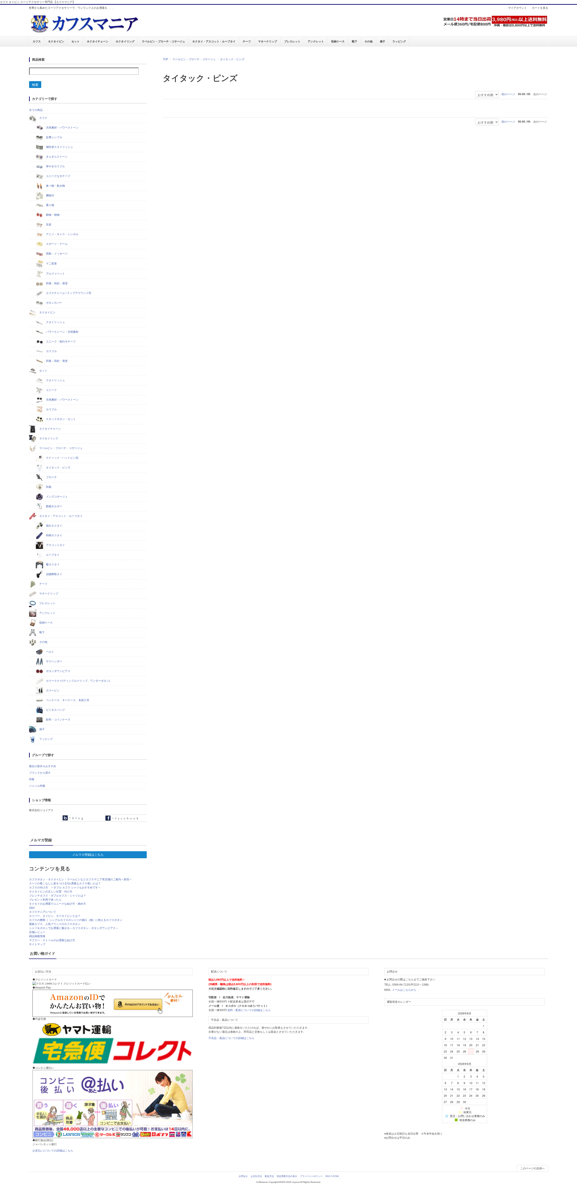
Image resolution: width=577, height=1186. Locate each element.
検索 (35, 84)
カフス (37, 41)
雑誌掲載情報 (37, 936)
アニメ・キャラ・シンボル (61, 234)
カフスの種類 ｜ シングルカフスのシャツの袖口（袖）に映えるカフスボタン (75, 920)
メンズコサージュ (56, 496)
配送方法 (269, 1176)
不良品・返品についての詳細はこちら (231, 1038)
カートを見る (540, 7)
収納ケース (338, 41)
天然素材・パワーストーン (61, 127)
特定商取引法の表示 (287, 1176)
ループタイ (52, 554)
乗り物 (49, 205)
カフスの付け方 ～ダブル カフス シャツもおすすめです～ (65, 887)
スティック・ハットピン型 (61, 457)
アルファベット (55, 273)
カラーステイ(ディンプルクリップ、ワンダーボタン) (77, 680)
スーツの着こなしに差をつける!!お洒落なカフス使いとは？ (65, 883)
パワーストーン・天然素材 (61, 331)
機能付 (49, 195)
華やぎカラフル (55, 166)
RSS (327, 1176)
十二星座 (51, 263)
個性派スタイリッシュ (59, 147)
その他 (368, 41)
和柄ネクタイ (53, 535)
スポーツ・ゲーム (56, 243)
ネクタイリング (125, 41)
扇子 (382, 41)
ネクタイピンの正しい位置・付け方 (50, 891)
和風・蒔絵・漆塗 (56, 283)
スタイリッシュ (55, 322)
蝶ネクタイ (52, 564)
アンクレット (316, 41)
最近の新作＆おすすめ (42, 766)
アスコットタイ (55, 545)
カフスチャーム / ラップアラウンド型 (68, 293)
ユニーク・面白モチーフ (60, 341)
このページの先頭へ (532, 1168)
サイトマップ (37, 944)
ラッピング (399, 41)
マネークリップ (267, 41)
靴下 (354, 41)
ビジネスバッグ (55, 709)
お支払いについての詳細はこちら (52, 1150)
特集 (31, 779)
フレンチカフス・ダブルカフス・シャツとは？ (57, 895)
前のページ (508, 94)
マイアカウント (517, 7)
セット (75, 41)
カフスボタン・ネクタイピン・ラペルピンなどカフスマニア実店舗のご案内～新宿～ (80, 879)
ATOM (335, 1176)
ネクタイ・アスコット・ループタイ (214, 41)
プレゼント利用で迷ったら (45, 899)
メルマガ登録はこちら (88, 854)
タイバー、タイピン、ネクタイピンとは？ (54, 916)
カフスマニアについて (42, 911)
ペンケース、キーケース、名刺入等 (67, 700)
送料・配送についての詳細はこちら (249, 1010)
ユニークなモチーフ (57, 176)
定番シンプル (53, 137)
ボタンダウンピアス (57, 671)
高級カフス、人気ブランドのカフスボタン (54, 924)
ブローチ (51, 477)
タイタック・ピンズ (232, 59)
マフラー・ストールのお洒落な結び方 (52, 940)
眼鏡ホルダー (53, 506)
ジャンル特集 (37, 785)
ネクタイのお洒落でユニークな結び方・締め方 (57, 903)
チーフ (247, 41)
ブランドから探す (40, 772)
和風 (48, 487)
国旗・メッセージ (56, 253)
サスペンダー (53, 661)
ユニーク (51, 390)
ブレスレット (292, 41)
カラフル (51, 351)
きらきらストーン (56, 156)
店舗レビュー (37, 932)
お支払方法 (256, 1176)
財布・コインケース (57, 719)
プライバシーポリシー (311, 1176)
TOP (165, 59)
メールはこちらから (404, 989)
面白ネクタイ (53, 525)
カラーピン (52, 690)
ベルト (49, 651)
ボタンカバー (53, 302)
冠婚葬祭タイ (53, 574)
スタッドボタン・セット (60, 419)
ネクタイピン (56, 41)
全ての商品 (36, 110)
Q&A (32, 907)
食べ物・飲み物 (55, 185)
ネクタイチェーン (97, 41)
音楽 (48, 224)
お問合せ (243, 1176)
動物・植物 (52, 214)
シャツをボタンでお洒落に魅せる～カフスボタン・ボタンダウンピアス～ (73, 928)
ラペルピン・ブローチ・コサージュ (163, 41)
